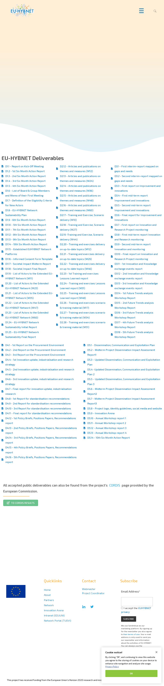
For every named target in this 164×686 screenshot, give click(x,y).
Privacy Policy (112, 666)
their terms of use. (131, 634)
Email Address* (130, 591)
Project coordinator (93, 593)
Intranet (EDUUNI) (54, 615)
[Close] (156, 652)
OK (131, 673)
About (47, 594)
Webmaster (88, 588)
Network (49, 605)
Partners (49, 599)
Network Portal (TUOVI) (57, 620)
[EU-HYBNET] (28, 10)
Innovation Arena (54, 610)
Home (47, 589)
